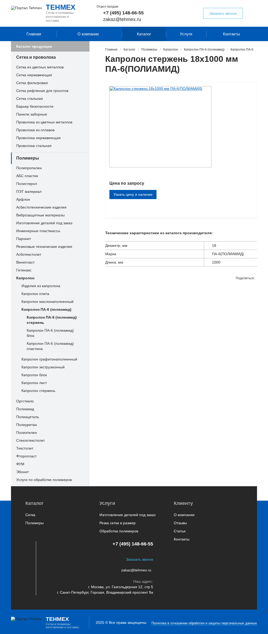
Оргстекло (25, 401)
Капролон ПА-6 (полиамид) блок (50, 333)
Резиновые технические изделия (44, 246)
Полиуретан (26, 425)
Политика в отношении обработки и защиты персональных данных (204, 623)
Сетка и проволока (36, 57)
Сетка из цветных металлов (40, 67)
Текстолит (24, 448)
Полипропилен (29, 168)
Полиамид (25, 409)
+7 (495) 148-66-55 (123, 12)
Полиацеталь (27, 417)
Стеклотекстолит (30, 440)
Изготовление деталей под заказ (44, 223)
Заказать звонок (223, 13)
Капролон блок (34, 375)
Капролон (25, 278)
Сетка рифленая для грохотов (42, 91)
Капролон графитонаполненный (49, 359)
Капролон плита (35, 294)
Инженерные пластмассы (38, 231)
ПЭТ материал (29, 191)
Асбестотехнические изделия (41, 207)
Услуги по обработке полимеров (44, 480)
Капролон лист (34, 383)
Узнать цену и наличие (133, 194)
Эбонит (22, 472)
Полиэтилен (26, 432)
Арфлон (23, 199)
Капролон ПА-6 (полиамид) (46, 309)
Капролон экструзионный (43, 367)
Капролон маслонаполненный (47, 301)
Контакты (231, 34)
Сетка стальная (29, 98)
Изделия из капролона (40, 286)
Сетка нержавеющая (34, 75)
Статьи (180, 531)
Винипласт (25, 262)
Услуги (186, 34)
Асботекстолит (28, 254)
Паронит (23, 239)
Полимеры (27, 158)
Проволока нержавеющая (38, 138)
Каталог (144, 34)
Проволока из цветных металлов (44, 122)
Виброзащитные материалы (40, 215)
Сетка (30, 515)
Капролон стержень (38, 391)
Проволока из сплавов (35, 130)
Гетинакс (23, 270)
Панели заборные (31, 114)
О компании (88, 34)
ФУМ (20, 464)
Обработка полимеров (118, 531)
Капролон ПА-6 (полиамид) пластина (50, 346)
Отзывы (180, 523)
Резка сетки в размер (117, 523)
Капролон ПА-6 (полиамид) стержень (52, 320)
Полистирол (26, 184)
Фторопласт (26, 456)
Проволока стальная (34, 146)
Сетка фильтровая (32, 83)
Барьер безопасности (34, 106)
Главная (33, 34)
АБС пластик (27, 176)
